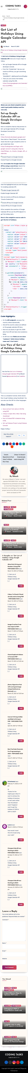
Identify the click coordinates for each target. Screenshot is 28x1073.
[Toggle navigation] (1, 6)
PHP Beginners (8, 509)
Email (4, 951)
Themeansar (14, 1070)
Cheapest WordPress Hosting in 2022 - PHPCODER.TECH (14, 850)
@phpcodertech (12, 376)
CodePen (22, 376)
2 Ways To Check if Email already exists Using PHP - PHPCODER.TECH (16, 597)
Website (4, 958)
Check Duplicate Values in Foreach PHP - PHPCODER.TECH (15, 657)
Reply (20, 586)
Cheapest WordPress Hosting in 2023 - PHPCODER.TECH (14, 883)
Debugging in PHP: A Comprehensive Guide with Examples (13, 1010)
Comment (5, 919)
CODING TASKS (13, 6)
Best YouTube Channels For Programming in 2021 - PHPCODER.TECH (15, 751)
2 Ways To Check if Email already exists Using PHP (19, 457)
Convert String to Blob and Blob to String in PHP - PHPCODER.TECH (15, 719)
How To (3, 25)
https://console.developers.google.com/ (13, 137)
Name (4, 943)
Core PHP (7, 507)
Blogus (23, 1068)
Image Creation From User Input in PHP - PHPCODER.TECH (14, 627)
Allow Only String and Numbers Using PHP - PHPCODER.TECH (15, 567)
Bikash (7, 46)
